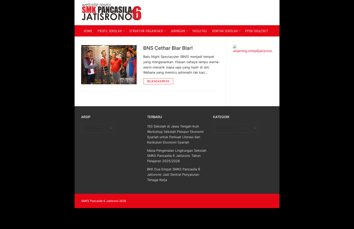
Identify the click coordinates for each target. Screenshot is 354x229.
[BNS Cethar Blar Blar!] (109, 64)
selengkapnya (158, 81)
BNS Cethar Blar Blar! (168, 48)
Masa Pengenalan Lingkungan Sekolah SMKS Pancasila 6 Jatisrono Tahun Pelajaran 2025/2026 (176, 155)
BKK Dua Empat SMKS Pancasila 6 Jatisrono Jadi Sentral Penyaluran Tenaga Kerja (173, 174)
